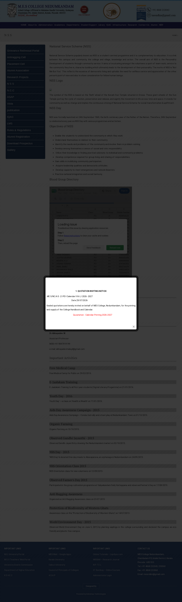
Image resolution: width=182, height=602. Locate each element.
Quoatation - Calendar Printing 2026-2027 (92, 315)
